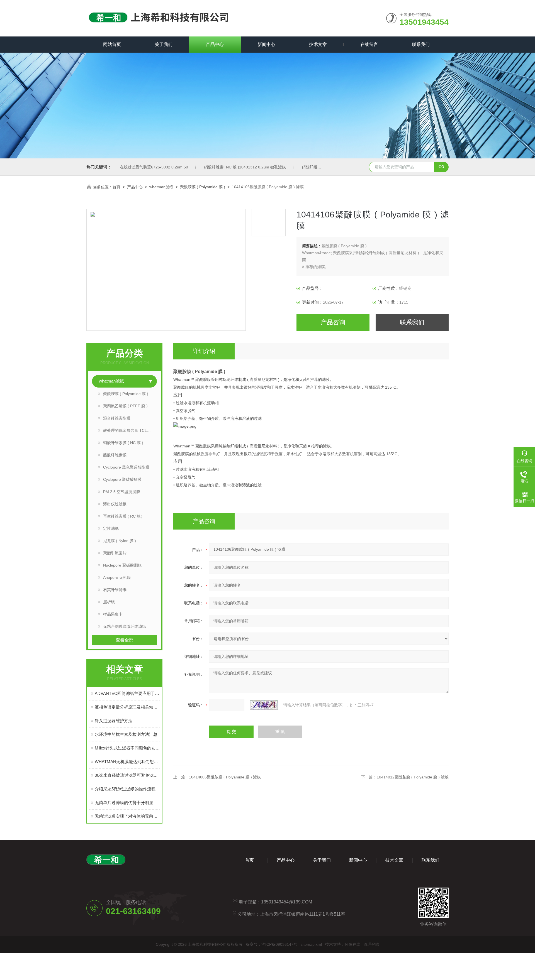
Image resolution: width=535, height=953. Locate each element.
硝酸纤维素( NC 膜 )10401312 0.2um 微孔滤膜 (245, 167)
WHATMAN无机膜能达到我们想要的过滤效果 (127, 761)
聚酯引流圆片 (115, 553)
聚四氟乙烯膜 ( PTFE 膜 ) (125, 406)
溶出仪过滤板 (115, 504)
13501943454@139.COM (286, 902)
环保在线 (352, 944)
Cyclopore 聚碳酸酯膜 (122, 479)
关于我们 (163, 44)
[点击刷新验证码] (264, 705)
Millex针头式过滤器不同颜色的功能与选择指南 (127, 748)
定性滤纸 (111, 528)
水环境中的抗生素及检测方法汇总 (126, 734)
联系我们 (421, 44)
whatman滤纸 (161, 187)
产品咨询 (333, 322)
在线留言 (369, 44)
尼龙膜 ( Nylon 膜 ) (119, 540)
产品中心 (215, 44)
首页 (116, 187)
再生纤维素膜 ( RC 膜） (124, 516)
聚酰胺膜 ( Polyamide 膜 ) (202, 187)
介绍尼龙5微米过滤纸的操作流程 (125, 789)
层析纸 (109, 602)
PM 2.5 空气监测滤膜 (121, 491)
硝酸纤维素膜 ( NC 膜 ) (123, 442)
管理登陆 (371, 944)
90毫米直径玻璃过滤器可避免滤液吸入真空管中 (127, 775)
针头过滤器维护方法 (113, 720)
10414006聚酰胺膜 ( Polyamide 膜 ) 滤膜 (225, 777)
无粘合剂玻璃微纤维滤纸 (124, 626)
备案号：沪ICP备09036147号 (271, 944)
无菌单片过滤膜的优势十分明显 (124, 802)
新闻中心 (266, 44)
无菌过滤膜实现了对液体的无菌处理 (127, 816)
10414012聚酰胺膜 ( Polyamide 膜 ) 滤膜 (413, 777)
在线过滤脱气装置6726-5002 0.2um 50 (154, 167)
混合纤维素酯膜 (116, 418)
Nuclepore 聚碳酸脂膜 (122, 565)
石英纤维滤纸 (115, 589)
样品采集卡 (113, 614)
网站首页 (112, 44)
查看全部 (124, 640)
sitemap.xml (311, 944)
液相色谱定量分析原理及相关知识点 (127, 707)
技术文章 (318, 44)
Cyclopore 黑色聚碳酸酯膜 (126, 467)
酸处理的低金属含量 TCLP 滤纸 (130, 430)
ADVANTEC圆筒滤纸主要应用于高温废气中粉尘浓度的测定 (127, 693)
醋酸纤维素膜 (115, 455)
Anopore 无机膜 (117, 577)
